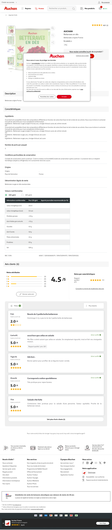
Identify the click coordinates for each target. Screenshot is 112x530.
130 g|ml (28, 195)
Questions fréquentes (10, 466)
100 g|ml (12, 195)
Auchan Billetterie (33, 481)
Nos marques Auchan (67, 466)
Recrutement (64, 472)
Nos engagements (66, 469)
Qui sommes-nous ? (67, 463)
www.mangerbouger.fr (37, 509)
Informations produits (10, 478)
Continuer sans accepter (82, 55)
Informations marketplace (11, 481)
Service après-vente (9, 469)
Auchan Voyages (32, 478)
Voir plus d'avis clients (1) (56, 419)
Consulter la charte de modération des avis (90, 289)
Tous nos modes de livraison (36, 466)
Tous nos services (32, 487)
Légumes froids (13, 15)
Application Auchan (67, 475)
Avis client (6, 475)
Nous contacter (8, 463)
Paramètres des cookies (47, 96)
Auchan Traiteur (32, 475)
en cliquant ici (17, 505)
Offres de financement (34, 472)
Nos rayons (6, 484)
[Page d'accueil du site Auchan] (11, 8)
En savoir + (68, 41)
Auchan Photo (32, 484)
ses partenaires (36, 63)
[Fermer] (3, 523)
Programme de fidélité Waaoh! (37, 469)
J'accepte (64, 96)
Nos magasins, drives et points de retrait (40, 463)
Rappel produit (7, 472)
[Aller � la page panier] (103, 8)
